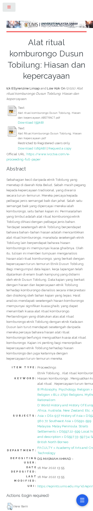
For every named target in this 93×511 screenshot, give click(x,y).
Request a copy (60, 148)
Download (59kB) (31, 122)
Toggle (9, 8)
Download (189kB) (32, 148)
